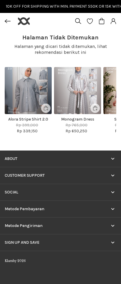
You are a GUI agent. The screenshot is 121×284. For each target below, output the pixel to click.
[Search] (78, 21)
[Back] (7, 21)
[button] (90, 21)
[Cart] (101, 21)
